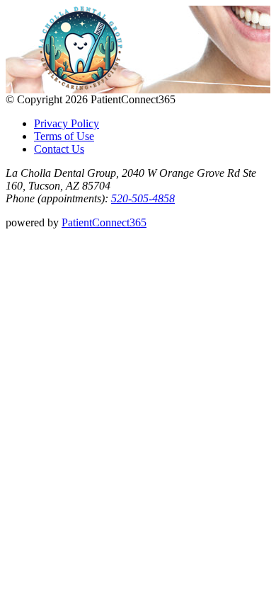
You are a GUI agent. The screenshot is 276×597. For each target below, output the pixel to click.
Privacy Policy (66, 123)
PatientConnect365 (104, 222)
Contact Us (59, 149)
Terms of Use (64, 136)
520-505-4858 (143, 198)
